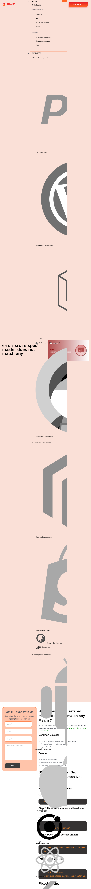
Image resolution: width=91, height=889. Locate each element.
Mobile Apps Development (41, 655)
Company (36, 5)
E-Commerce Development (41, 443)
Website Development (40, 58)
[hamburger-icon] (64, 1)
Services (36, 53)
